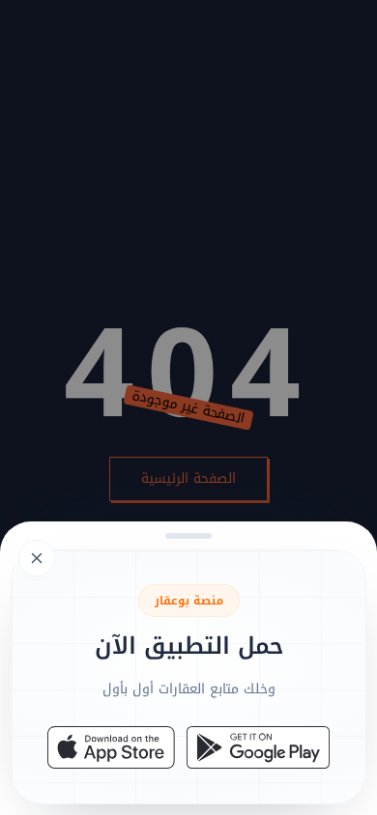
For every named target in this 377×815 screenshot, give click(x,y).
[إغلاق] (188, 407)
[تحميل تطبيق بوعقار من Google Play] (258, 747)
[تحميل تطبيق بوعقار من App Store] (111, 747)
